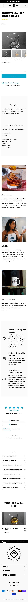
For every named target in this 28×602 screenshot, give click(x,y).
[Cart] (25, 5)
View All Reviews (14, 410)
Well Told (8, 599)
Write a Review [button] (15, 420)
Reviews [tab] (6, 428)
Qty (3, 71)
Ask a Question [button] (15, 424)
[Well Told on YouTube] (13, 586)
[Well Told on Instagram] (17, 586)
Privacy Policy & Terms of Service (19, 599)
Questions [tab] (15, 428)
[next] (24, 41)
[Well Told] (14, 5)
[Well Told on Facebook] (10, 586)
